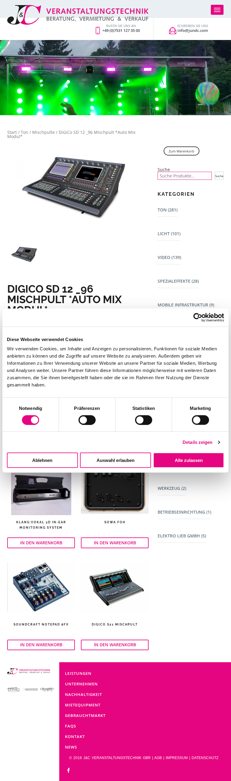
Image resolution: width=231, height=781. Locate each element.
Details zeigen (197, 441)
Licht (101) (169, 233)
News (71, 747)
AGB (158, 758)
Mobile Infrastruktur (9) (186, 305)
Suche (164, 170)
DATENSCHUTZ (205, 758)
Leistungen (78, 673)
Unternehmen (81, 684)
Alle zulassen (189, 460)
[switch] (87, 420)
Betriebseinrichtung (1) (184, 512)
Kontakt (75, 736)
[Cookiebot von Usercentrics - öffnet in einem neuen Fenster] (197, 317)
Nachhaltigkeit (83, 694)
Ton (24, 132)
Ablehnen (42, 460)
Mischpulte (43, 132)
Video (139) (169, 257)
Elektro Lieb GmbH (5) (182, 536)
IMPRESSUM (177, 758)
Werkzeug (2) (172, 488)
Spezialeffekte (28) (178, 281)
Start (12, 132)
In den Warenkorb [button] (41, 543)
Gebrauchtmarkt (85, 715)
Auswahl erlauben (115, 460)
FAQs (70, 726)
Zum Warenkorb (181, 151)
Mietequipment (82, 705)
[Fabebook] (69, 770)
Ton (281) (167, 210)
